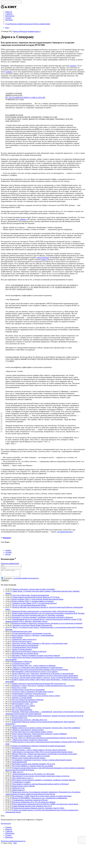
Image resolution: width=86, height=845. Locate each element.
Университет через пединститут (24, 639)
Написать (5, 580)
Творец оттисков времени (22, 649)
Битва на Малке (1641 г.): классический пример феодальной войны (37, 599)
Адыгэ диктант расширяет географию (26, 736)
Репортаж (24, 31)
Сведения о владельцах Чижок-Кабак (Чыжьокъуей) (32, 625)
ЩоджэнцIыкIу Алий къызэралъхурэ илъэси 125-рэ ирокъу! (35, 671)
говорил (73, 66)
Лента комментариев (42, 24)
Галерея (8, 835)
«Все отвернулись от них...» (22, 778)
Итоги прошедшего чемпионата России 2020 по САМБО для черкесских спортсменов (45, 804)
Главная (8, 827)
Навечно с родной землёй (22, 698)
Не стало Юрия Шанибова (22, 710)
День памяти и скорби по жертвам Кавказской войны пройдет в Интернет (40, 784)
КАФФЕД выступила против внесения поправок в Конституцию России (40, 669)
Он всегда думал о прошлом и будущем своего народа (32, 692)
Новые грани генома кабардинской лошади (28, 758)
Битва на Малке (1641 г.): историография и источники (33, 601)
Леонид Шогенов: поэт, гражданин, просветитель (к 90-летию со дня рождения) (42, 673)
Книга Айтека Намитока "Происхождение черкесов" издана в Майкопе (39, 734)
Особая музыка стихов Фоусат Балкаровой (28, 690)
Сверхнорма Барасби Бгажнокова (25, 702)
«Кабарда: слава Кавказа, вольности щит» (28, 730)
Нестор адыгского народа (22, 641)
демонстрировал (43, 257)
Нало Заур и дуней (19, 687)
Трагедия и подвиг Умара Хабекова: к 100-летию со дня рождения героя (39, 643)
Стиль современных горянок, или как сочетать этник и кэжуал (36, 696)
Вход (7, 28)
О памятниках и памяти (21, 782)
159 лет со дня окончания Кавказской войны (29, 605)
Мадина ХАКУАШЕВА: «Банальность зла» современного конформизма (39, 798)
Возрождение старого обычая (23, 786)
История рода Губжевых (21, 748)
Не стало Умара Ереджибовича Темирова (28, 700)
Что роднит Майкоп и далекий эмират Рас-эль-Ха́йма (32, 766)
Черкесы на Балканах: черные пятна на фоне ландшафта (33, 589)
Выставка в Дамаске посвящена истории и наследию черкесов (36, 655)
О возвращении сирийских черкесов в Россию (30, 800)
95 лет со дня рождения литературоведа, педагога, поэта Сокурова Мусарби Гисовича (45, 677)
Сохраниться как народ (21, 663)
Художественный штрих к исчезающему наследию (31, 633)
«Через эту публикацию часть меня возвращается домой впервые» (37, 667)
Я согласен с (21, 578)
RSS (15, 843)
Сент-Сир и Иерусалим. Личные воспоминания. (30, 595)
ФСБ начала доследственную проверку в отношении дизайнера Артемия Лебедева (43, 780)
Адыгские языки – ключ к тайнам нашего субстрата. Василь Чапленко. (39, 750)
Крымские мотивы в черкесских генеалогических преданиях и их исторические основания (47, 623)
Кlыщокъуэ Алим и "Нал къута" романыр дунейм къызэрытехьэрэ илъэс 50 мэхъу (43, 685)
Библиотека (9, 833)
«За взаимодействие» (65, 532)
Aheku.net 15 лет (18, 788)
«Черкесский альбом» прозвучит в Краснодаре (30, 740)
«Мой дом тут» (18, 772)
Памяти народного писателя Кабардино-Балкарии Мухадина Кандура (39, 683)
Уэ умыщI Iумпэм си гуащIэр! (23, 706)
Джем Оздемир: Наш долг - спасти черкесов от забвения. (34, 665)
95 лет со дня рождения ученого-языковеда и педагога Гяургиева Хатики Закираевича (45, 675)
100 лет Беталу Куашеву (21, 708)
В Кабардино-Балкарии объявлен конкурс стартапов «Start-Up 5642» (38, 808)
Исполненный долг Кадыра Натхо (25, 653)
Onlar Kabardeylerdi (19, 762)
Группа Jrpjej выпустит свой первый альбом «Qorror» (32, 732)
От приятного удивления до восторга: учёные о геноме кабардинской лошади (42, 760)
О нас (7, 24)
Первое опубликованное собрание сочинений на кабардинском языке (38, 746)
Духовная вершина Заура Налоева (25, 647)
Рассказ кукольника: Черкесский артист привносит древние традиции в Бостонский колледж (47, 716)
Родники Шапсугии (19, 718)
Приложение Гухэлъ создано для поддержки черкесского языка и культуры (40, 776)
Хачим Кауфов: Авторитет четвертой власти (29, 694)
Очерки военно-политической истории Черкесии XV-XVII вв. (36, 597)
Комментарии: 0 (34, 31)
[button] (5, 22)
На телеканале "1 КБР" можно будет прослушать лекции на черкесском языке (41, 796)
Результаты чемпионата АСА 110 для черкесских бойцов (33, 802)
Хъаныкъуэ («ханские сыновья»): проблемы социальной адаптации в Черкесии (42, 617)
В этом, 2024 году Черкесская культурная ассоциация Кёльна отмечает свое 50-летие (44, 738)
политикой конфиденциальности (26, 578)
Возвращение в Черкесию (22, 661)
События (8, 831)
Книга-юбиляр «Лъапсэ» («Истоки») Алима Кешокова (33, 635)
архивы (8, 550)
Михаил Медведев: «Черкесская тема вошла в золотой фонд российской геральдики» (44, 754)
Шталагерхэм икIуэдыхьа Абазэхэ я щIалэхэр (29, 651)
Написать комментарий (10, 563)
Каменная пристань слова (22, 631)
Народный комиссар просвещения (25, 645)
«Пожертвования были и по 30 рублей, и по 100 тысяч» (33, 774)
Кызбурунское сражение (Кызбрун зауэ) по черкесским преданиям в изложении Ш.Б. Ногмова (48, 613)
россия (8, 554)
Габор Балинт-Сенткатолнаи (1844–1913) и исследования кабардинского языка (42, 752)
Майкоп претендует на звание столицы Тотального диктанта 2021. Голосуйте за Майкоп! (46, 728)
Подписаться (6, 823)
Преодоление (17, 637)
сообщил (9, 72)
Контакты (9, 837)
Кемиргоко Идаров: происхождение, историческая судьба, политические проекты (43, 611)
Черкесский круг (18, 790)
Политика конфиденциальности (22, 24)
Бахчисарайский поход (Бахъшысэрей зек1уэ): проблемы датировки (38, 615)
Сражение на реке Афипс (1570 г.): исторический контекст (34, 603)
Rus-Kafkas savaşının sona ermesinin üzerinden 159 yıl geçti (33, 764)
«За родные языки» (19, 726)
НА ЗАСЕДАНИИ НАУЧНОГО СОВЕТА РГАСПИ (25, 97)
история (8, 552)
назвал (43, 259)
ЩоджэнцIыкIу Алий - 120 (22, 704)
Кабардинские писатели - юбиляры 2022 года (29, 720)
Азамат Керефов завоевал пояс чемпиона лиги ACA (32, 806)
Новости (16, 31)
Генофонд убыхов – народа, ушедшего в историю (31, 756)
